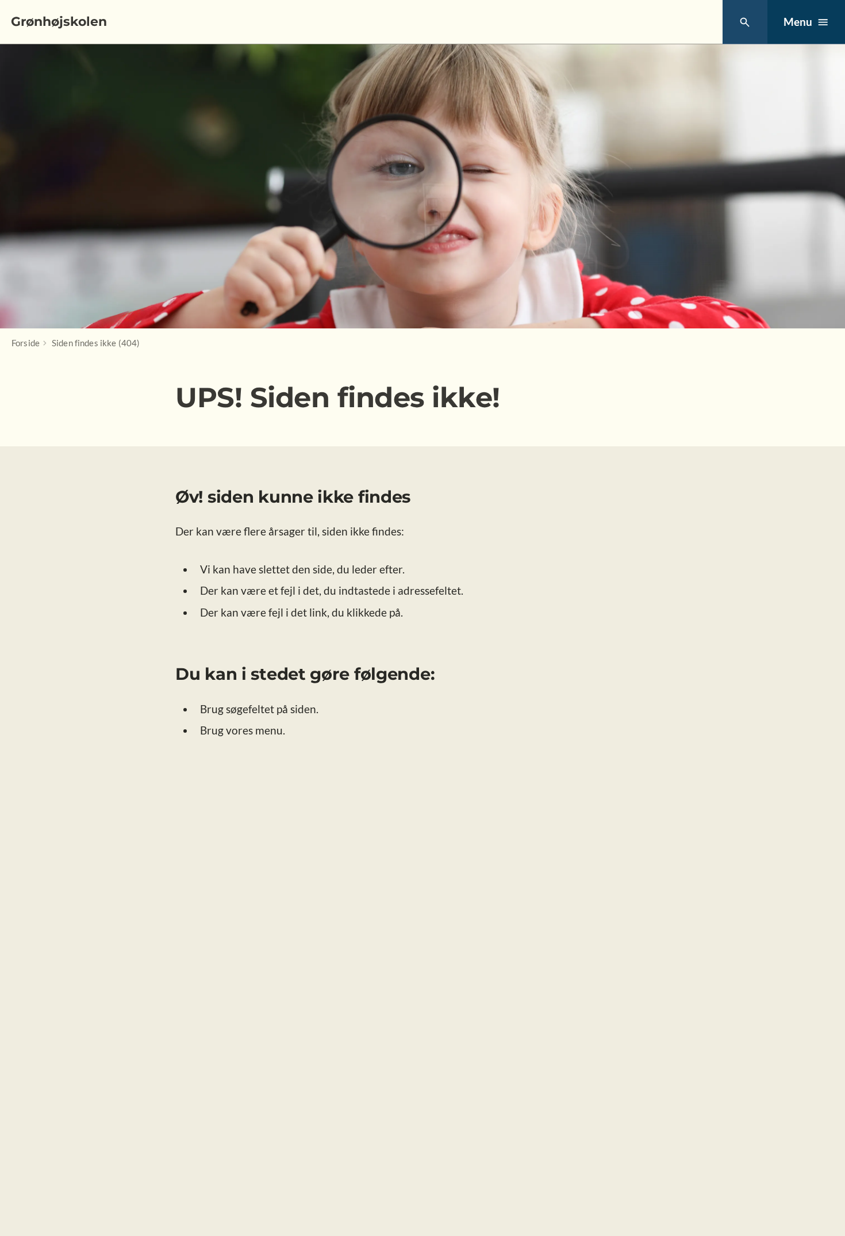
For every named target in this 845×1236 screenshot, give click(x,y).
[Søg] (745, 22)
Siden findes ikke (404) (96, 343)
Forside (25, 343)
